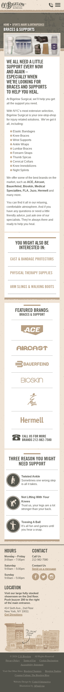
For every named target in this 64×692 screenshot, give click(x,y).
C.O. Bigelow (24, 656)
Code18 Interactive (41, 681)
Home (6, 24)
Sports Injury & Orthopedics (28, 24)
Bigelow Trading (53, 671)
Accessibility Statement (32, 664)
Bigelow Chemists (32, 671)
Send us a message (44, 568)
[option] (32, 45)
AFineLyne (39, 685)
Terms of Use (29, 660)
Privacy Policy (13, 660)
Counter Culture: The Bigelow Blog (32, 675)
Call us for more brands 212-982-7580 (37, 438)
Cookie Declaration (48, 660)
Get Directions (13, 614)
